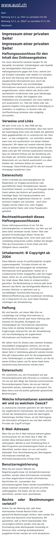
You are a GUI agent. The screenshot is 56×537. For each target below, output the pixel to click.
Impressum (6, 25)
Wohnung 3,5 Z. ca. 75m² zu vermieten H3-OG (24, 17)
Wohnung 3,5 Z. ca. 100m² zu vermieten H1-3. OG (25, 21)
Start (3, 13)
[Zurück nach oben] (51, 532)
